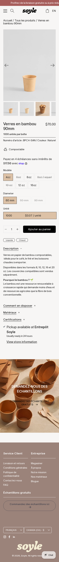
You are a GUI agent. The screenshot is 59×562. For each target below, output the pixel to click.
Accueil (7, 20)
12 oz (21, 185)
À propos (36, 467)
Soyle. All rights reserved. (34, 555)
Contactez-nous (12, 480)
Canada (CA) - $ (35, 530)
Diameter (8, 193)
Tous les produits (25, 20)
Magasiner (36, 463)
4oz (8, 177)
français (11, 530)
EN (54, 10)
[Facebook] (9, 537)
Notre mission (38, 472)
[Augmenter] (17, 229)
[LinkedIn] (13, 537)
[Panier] (47, 10)
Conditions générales (15, 467)
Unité (6, 208)
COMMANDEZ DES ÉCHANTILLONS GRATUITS (29, 403)
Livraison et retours (14, 463)
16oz (33, 185)
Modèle (7, 170)
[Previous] (6, 65)
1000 (23, 215)
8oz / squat (44, 177)
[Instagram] (4, 537)
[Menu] (5, 11)
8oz (29, 177)
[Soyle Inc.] (29, 11)
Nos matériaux (39, 476)
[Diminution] (5, 229)
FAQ (5, 484)
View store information (22, 342)
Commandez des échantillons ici (29, 504)
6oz (18, 177)
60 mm (10, 200)
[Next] (52, 65)
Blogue (35, 481)
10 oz (9, 185)
